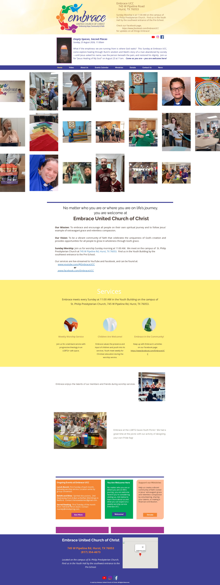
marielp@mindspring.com (68, 509)
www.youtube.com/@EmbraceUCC (76, 264)
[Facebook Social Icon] (162, 37)
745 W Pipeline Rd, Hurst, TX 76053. (99, 251)
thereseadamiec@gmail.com (84, 500)
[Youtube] (153, 37)
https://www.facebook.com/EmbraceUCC (140, 28)
